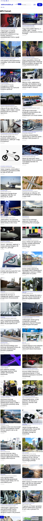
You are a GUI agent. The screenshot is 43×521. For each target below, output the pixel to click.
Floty (28, 131)
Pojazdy (10, 27)
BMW (9, 316)
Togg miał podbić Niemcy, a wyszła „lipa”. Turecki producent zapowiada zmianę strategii (32, 31)
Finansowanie (27, 291)
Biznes (28, 25)
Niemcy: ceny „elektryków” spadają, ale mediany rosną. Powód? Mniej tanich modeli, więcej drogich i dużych (31, 84)
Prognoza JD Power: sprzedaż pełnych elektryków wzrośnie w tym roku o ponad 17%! (32, 507)
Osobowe (11, 316)
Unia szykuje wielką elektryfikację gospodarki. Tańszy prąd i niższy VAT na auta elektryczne (10, 480)
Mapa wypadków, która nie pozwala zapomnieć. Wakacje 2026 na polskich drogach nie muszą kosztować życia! (32, 62)
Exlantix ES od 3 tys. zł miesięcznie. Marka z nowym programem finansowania (10, 296)
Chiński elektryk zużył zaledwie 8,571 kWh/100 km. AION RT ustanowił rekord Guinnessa (32, 347)
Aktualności (3, 27)
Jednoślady (7, 27)
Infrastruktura (11, 57)
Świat (23, 342)
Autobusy (28, 155)
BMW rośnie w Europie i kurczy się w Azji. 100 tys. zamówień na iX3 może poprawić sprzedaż (32, 484)
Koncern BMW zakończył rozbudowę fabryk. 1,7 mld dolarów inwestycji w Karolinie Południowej (32, 374)
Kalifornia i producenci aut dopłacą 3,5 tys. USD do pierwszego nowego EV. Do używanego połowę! (31, 458)
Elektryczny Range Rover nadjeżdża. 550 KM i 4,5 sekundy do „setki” (9, 195)
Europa (30, 25)
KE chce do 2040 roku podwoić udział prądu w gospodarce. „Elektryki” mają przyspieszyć (10, 139)
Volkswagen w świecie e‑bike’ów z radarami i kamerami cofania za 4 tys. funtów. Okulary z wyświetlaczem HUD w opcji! (10, 34)
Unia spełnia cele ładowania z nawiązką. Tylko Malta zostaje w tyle (10, 62)
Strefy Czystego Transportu (10, 268)
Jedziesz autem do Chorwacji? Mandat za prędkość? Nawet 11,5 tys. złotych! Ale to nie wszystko (11, 429)
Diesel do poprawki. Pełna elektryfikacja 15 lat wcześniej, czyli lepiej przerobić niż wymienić (32, 161)
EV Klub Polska (29, 106)
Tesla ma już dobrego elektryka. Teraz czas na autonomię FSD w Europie (30, 221)
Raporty (15, 57)
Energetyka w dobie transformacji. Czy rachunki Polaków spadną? (10, 87)
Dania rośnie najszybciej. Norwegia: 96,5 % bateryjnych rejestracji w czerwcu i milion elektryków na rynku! (32, 271)
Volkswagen (15, 27)
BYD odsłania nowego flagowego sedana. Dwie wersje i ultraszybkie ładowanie (9, 372)
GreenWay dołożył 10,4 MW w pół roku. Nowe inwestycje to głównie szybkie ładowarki (32, 296)
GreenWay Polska (33, 291)
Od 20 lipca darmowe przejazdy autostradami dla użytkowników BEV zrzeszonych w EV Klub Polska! (32, 113)
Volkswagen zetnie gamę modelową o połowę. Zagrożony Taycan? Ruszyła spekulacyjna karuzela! (31, 322)
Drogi (28, 57)
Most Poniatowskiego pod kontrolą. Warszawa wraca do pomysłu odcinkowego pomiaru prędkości (10, 348)
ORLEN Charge (24, 424)
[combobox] (26, 5)
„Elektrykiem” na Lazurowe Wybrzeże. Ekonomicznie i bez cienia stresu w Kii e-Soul (10, 221)
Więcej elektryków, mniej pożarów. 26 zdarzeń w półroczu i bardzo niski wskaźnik (30, 401)
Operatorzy (24, 292)
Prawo (15, 133)
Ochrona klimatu (11, 133)
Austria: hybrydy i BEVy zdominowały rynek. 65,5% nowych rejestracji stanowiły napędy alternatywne (10, 456)
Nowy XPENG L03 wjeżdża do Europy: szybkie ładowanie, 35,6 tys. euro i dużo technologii (31, 244)
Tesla (11, 166)
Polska (30, 57)
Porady (33, 57)
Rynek (33, 25)
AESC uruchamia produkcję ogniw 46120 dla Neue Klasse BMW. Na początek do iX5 (10, 321)
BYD (6, 366)
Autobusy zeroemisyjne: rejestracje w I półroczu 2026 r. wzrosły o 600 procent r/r (32, 136)
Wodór (34, 132)
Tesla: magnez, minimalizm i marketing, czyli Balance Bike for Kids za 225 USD (10, 170)
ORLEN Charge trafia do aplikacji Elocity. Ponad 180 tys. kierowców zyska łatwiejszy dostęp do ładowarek (31, 431)
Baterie (6, 316)
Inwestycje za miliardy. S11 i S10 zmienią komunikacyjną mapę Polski (31, 194)
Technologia (36, 79)
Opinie (2, 216)
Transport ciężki (30, 132)
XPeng (30, 238)
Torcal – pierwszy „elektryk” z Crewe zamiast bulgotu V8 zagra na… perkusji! (10, 246)
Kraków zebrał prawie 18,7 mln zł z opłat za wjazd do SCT (11, 272)
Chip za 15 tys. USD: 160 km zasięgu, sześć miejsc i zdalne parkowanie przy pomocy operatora (10, 110)
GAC (25, 342)
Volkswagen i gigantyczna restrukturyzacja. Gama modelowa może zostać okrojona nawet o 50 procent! (10, 510)
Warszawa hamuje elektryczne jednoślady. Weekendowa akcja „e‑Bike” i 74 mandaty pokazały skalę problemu (10, 402)
